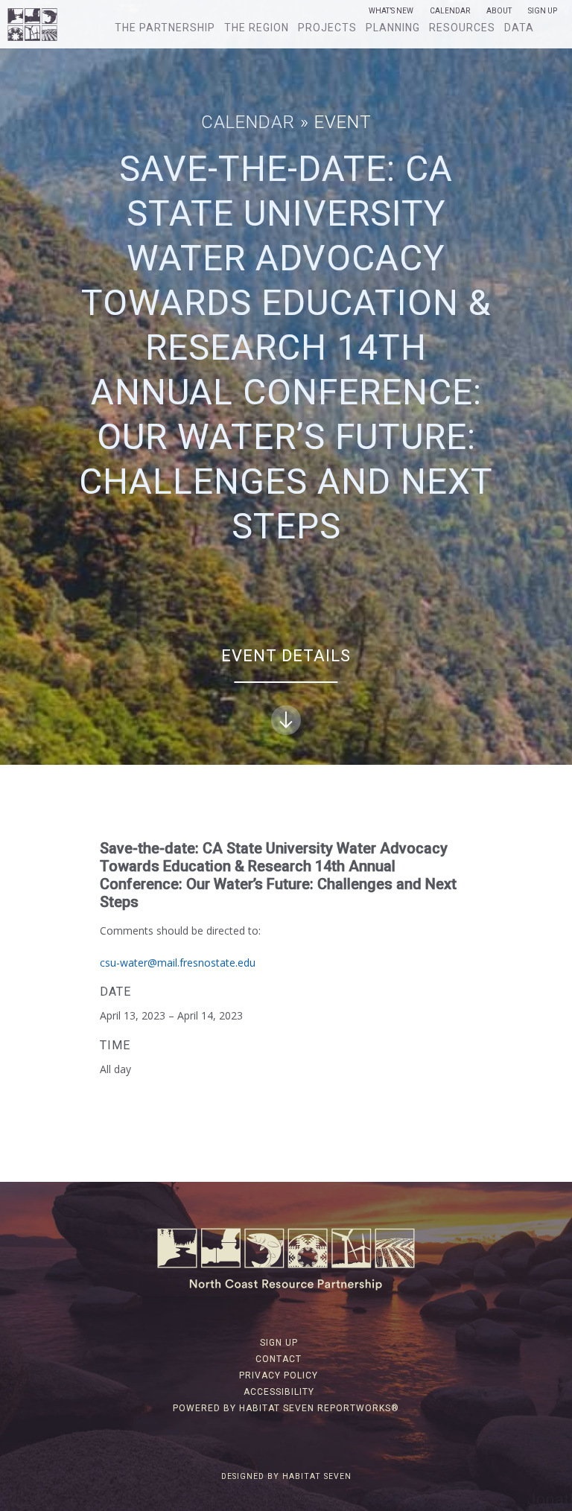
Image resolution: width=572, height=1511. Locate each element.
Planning (393, 28)
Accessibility (279, 1392)
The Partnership (165, 28)
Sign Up (542, 11)
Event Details (286, 655)
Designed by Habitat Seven (286, 1476)
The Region (256, 28)
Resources (462, 28)
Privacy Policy (278, 1375)
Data (519, 28)
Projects (327, 28)
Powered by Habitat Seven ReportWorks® (286, 1408)
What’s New (391, 11)
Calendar (450, 11)
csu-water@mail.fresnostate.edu (177, 962)
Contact (278, 1359)
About (499, 11)
